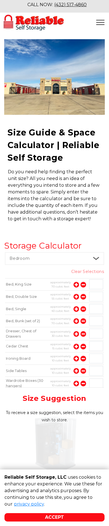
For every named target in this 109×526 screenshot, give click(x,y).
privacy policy (29, 504)
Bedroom (20, 258)
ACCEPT (54, 517)
